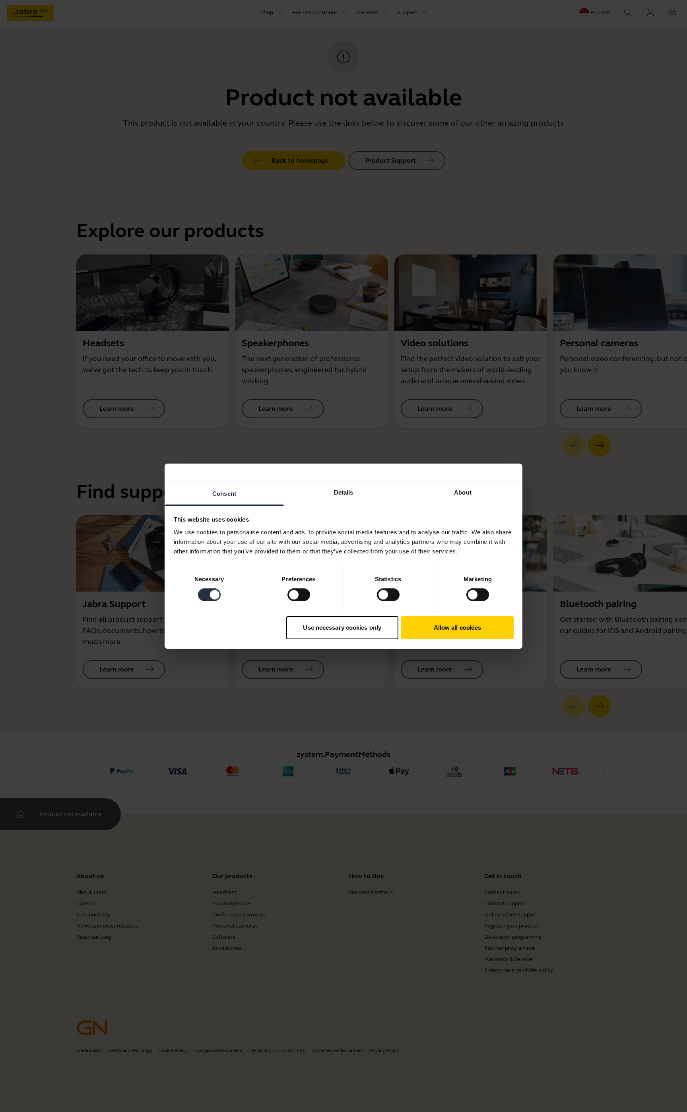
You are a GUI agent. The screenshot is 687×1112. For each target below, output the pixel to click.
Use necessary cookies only (342, 627)
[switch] (298, 594)
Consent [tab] (224, 493)
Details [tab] (343, 492)
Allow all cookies (457, 627)
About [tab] (463, 492)
